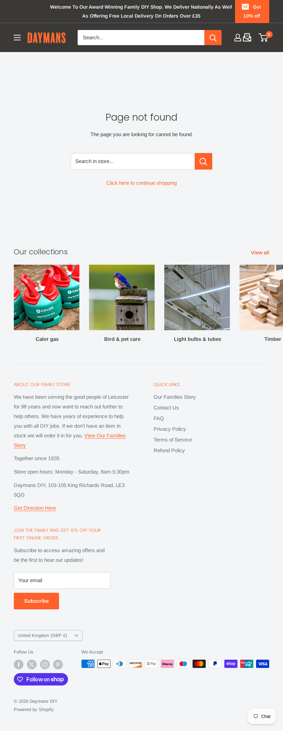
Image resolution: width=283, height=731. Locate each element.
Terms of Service (173, 440)
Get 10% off (252, 11)
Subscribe (36, 601)
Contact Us (166, 407)
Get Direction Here (35, 508)
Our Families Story (175, 397)
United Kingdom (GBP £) (42, 635)
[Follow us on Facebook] (18, 664)
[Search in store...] (203, 161)
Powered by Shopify (34, 709)
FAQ (159, 418)
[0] (263, 37)
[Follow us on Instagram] (45, 664)
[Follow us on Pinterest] (58, 664)
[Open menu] (17, 37)
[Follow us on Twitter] (32, 664)
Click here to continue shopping (141, 183)
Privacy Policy (170, 429)
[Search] (213, 37)
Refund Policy (169, 450)
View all (261, 252)
